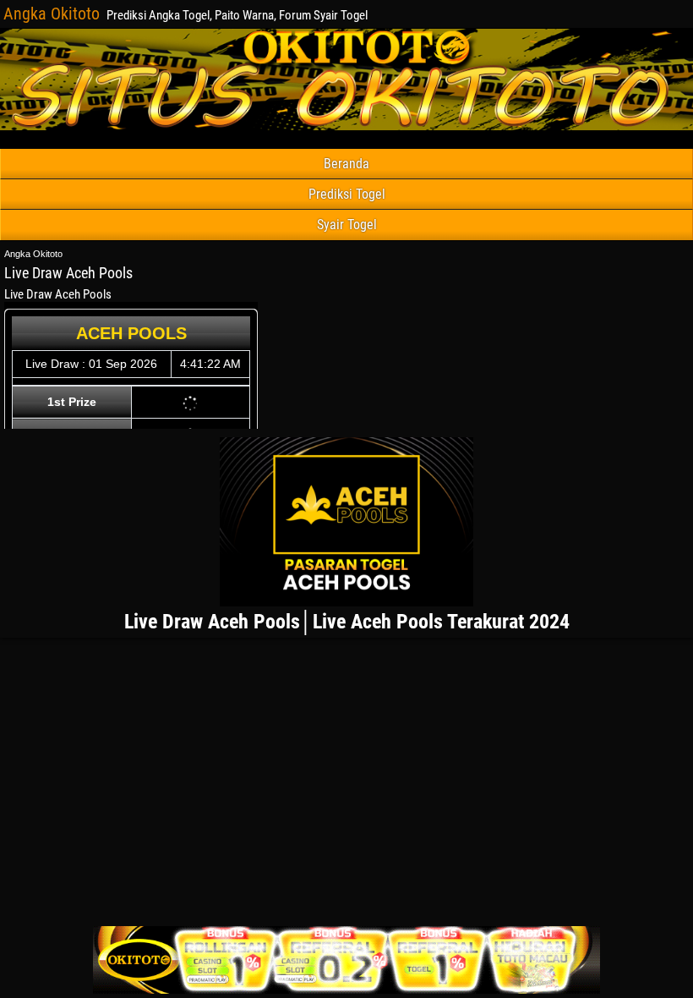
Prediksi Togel (346, 194)
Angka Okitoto (51, 13)
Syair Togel (347, 225)
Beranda (346, 164)
